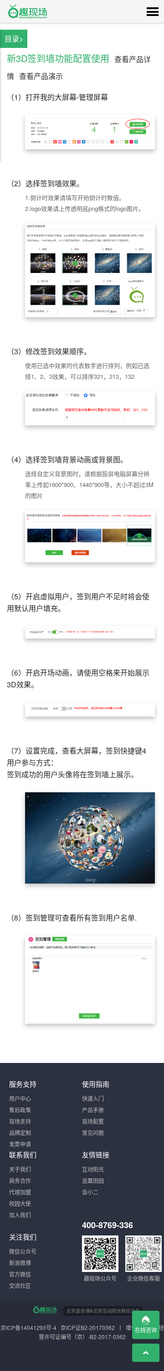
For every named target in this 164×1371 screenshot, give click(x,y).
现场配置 (93, 1121)
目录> (14, 38)
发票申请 (20, 1144)
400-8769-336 (107, 1225)
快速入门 (93, 1098)
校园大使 (20, 1203)
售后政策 (20, 1110)
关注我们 (22, 1236)
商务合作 (20, 1180)
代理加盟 (20, 1192)
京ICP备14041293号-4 (28, 1327)
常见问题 (93, 1132)
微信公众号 (22, 1251)
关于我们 (20, 1169)
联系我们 (22, 1154)
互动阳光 (93, 1169)
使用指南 (95, 1083)
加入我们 (20, 1215)
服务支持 (22, 1083)
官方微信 (20, 1274)
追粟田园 (93, 1180)
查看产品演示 (41, 76)
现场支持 (20, 1121)
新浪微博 (20, 1262)
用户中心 (20, 1098)
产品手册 (93, 1110)
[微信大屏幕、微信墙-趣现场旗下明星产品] (44, 1309)
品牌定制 (20, 1132)
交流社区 (20, 1285)
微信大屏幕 (27, 11)
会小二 (90, 1192)
